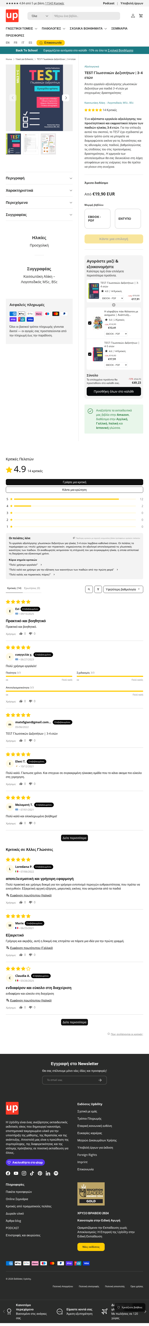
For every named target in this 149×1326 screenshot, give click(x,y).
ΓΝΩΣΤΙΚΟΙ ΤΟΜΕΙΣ (19, 28)
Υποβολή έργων (131, 3)
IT (23, 42)
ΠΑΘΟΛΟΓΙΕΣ (51, 28)
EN (7, 42)
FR (15, 42)
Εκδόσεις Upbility (22, 1278)
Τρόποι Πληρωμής (89, 1119)
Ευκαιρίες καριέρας (89, 1133)
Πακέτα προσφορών (19, 1192)
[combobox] (73, 16)
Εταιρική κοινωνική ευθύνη (94, 1126)
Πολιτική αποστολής (115, 1286)
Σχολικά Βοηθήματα (120, 50)
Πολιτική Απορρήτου (63, 1286)
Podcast (108, 3)
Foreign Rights (87, 1155)
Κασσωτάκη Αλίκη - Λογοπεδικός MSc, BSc (109, 102)
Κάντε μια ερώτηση (74, 490)
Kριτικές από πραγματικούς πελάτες (29, 1206)
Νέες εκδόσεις (91, 1246)
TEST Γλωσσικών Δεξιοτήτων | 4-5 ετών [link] (122, 344)
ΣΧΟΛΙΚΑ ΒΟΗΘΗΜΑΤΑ (86, 28)
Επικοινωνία (85, 1169)
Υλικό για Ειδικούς (24, 59)
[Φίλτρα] (98, 589)
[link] (93, 291)
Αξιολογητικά (91, 66)
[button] (141, 16)
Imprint (82, 1162)
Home (9, 59)
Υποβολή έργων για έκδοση (95, 1148)
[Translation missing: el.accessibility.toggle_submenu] (36, 28)
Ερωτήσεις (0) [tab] (32, 588)
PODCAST (12, 1228)
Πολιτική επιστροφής (89, 1286)
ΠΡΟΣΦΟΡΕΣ (15, 35)
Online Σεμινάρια (17, 1199)
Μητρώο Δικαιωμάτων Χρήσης (97, 1140)
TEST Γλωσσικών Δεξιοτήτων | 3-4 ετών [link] (119, 284)
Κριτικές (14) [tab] (14, 588)
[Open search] (89, 589)
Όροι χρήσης (137, 1286)
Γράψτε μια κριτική (74, 482)
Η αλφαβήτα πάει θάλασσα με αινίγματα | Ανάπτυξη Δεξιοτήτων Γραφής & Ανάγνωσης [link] (121, 313)
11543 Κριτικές (54, 3)
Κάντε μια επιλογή (113, 239)
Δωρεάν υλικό (15, 1213)
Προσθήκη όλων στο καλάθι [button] (114, 391)
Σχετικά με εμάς (87, 1111)
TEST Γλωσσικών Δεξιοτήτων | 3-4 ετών (56, 59)
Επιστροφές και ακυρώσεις (23, 1235)
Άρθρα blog (13, 1221)
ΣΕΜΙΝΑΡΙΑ (119, 28)
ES (30, 42)
